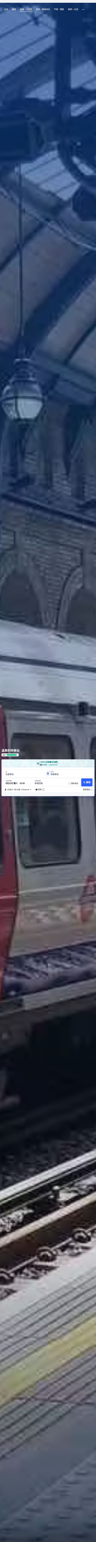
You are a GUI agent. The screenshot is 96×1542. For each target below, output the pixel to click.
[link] (80, 4)
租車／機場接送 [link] (43, 9)
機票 (14, 9)
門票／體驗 (59, 9)
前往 (52, 772)
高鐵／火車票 (26, 9)
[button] (74, 4)
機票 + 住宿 (73, 9)
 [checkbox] (43, 789)
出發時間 (9, 781)
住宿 (6, 9)
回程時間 (38, 781)
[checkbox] (73, 783)
